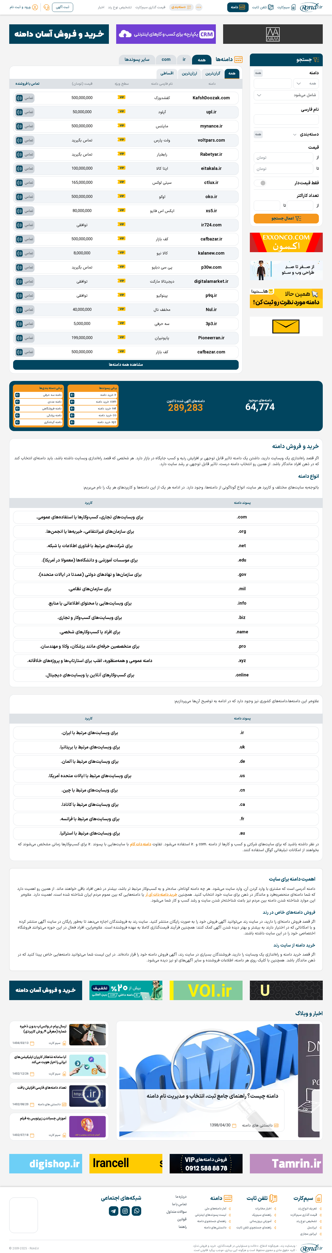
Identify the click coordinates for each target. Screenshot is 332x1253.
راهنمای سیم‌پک (261, 1215)
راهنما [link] (183, 1227)
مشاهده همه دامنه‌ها (126, 365)
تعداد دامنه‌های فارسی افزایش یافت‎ (41, 1087)
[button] (181, 7)
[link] (46, 7)
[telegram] (113, 1211)
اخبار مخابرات (263, 1209)
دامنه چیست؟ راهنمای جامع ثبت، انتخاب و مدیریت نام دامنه (234, 1096)
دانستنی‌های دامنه (215, 1227)
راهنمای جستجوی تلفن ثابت (253, 1227)
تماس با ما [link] (179, 1204)
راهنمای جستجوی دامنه (211, 1221)
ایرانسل (312, 1227)
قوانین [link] (182, 1219)
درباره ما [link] (181, 1196)
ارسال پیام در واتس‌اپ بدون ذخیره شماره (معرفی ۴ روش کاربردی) (43, 1029)
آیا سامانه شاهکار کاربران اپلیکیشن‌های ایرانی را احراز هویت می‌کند (40, 1060)
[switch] (260, 183)
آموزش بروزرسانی (260, 1221)
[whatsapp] (136, 1211)
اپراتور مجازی (308, 1234)
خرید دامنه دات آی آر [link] (161, 895)
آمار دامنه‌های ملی (215, 1209)
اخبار (101, 7)
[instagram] (125, 1211)
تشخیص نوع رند (120, 7)
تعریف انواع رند (307, 1209)
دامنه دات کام (140, 844)
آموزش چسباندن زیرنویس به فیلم (43, 1118)
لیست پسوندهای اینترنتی (210, 1215)
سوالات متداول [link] (176, 1212)
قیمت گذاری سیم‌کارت (150, 7)
